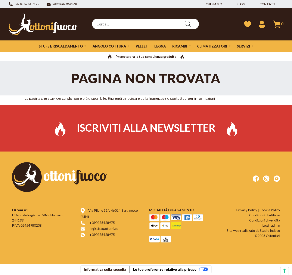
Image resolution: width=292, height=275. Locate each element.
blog (240, 4)
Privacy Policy (246, 210)
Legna (160, 46)
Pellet (142, 46)
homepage (158, 98)
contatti (268, 4)
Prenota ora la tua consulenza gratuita (146, 56)
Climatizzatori (212, 46)
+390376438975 (102, 222)
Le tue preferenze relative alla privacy (164, 269)
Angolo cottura (110, 46)
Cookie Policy (270, 210)
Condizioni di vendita (264, 220)
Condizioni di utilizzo (264, 215)
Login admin (271, 225)
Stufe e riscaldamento (61, 46)
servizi (244, 46)
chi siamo (214, 4)
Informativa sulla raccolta (105, 269)
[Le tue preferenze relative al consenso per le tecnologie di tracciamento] (284, 271)
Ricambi (180, 46)
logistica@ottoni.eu (104, 228)
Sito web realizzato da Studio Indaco (253, 230)
